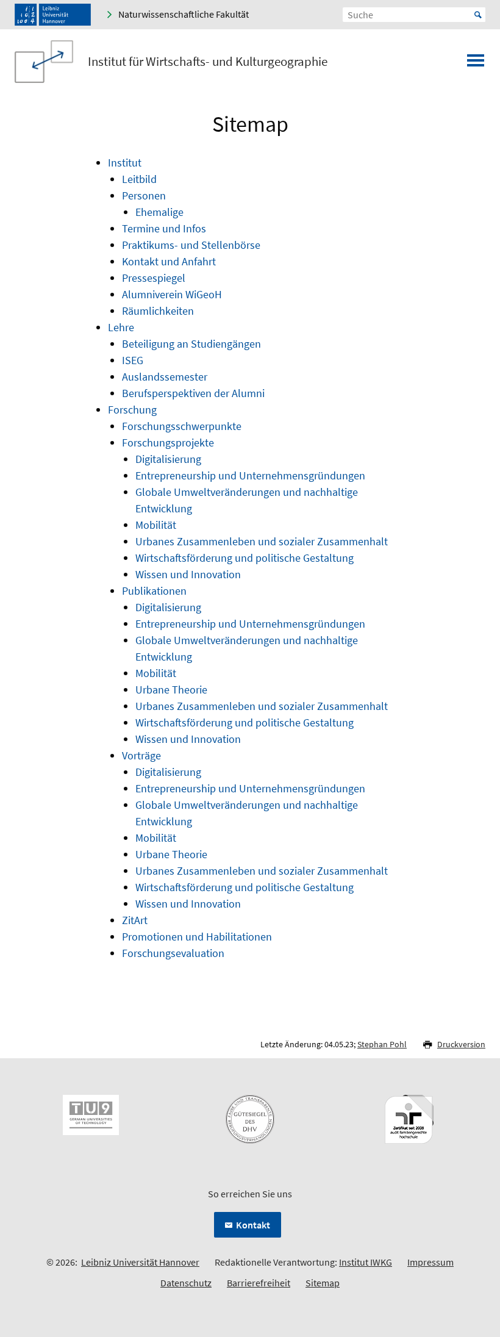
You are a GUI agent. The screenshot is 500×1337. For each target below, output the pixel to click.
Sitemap (322, 1283)
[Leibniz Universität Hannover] (53, 15)
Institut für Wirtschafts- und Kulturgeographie (207, 61)
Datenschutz (186, 1283)
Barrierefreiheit (258, 1283)
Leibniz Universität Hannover (140, 1262)
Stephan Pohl (382, 1044)
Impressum (430, 1262)
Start (478, 14)
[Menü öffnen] (475, 64)
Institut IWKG (365, 1262)
